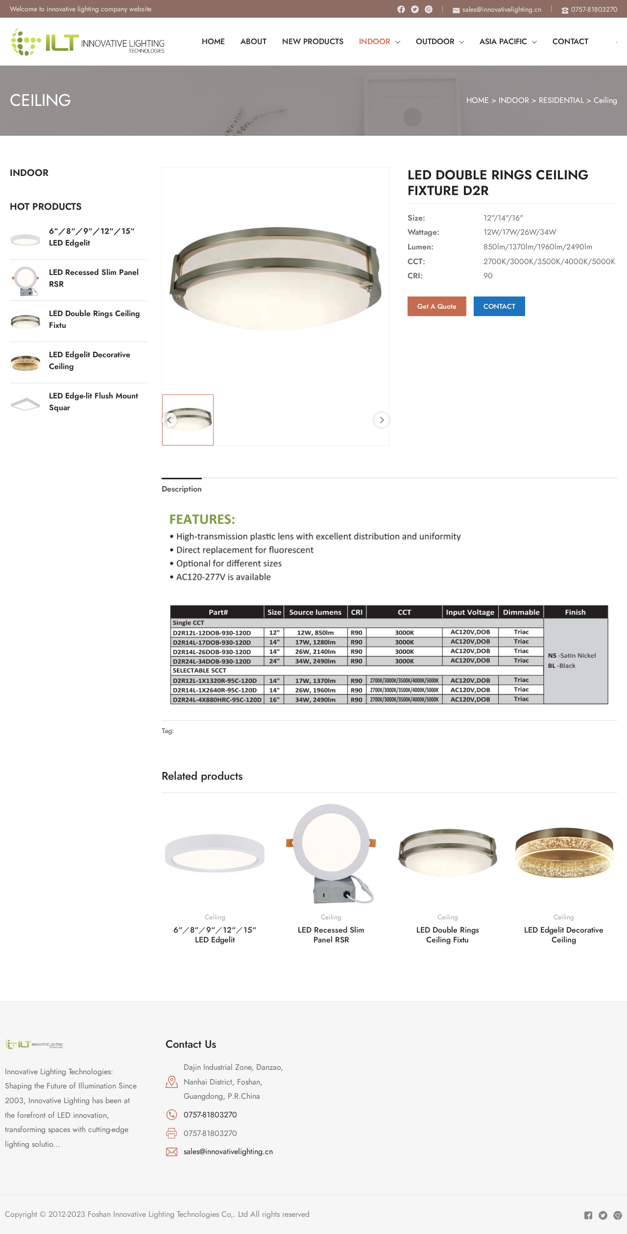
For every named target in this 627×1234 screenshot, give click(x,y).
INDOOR (514, 100)
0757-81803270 (210, 1114)
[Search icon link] (616, 41)
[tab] (182, 489)
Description (182, 488)
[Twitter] (415, 9)
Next (381, 420)
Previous (169, 420)
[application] (395, 42)
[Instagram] (429, 9)
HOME (477, 100)
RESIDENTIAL (561, 100)
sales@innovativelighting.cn (228, 1151)
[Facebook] (401, 9)
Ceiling (605, 100)
